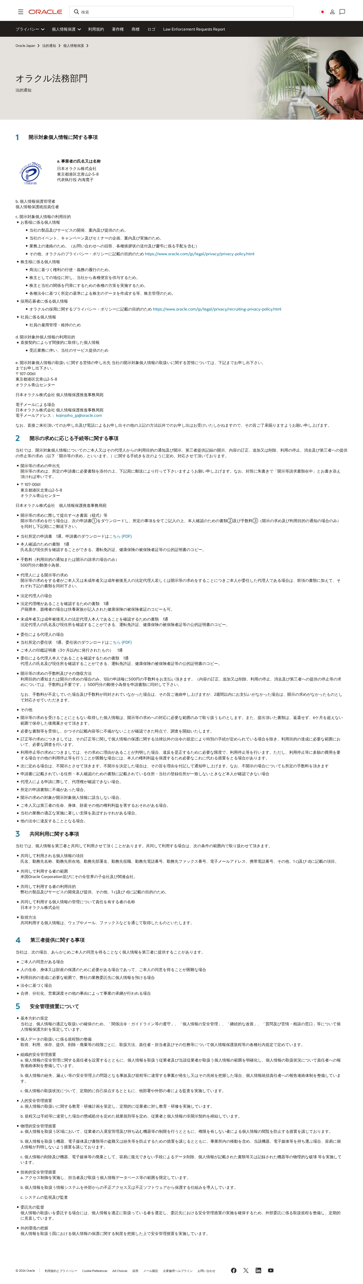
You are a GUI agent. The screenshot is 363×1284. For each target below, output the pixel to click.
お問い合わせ (206, 1271)
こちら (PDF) (120, 536)
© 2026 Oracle (25, 1270)
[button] (21, 12)
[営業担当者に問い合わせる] (342, 12)
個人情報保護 (73, 45)
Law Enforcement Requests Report (194, 29)
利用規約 (96, 29)
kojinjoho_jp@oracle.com (79, 415)
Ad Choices (119, 1271)
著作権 (118, 29)
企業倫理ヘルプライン (178, 1271)
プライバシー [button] (27, 29)
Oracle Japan (25, 45)
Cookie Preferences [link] (94, 1271)
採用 (135, 1271)
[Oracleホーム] (45, 12)
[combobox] (181, 12)
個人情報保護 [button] (64, 29)
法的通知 (49, 45)
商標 (136, 29)
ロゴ (151, 29)
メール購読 (150, 1271)
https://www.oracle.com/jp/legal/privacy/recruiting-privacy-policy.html (217, 309)
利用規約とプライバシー (61, 1271)
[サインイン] (332, 12)
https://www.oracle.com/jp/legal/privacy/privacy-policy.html (199, 253)
